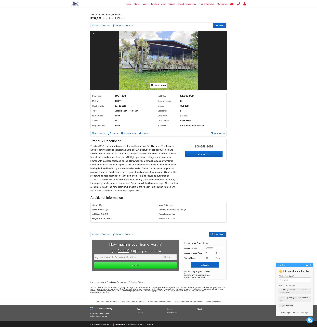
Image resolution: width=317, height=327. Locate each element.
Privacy (150, 324)
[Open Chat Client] (309, 320)
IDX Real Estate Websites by (101, 324)
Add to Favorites (102, 25)
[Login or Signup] (244, 3)
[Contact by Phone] (238, 3)
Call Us (115, 133)
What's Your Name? (286, 276)
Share (145, 133)
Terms (142, 324)
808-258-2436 (204, 146)
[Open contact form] (231, 3)
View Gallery (160, 85)
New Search (219, 25)
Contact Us (100, 133)
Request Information (124, 25)
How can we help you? (287, 285)
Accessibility (132, 324)
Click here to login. (302, 313)
